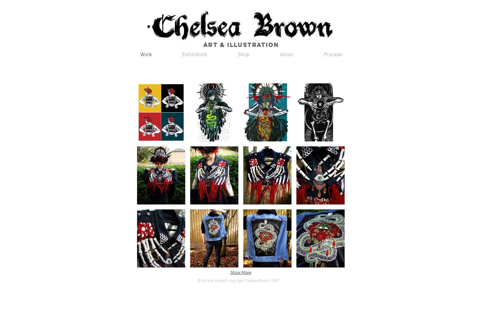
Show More (241, 272)
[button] (161, 112)
